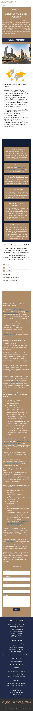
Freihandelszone (17, 621)
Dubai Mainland (16, 640)
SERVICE (16, 668)
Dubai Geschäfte (11, 541)
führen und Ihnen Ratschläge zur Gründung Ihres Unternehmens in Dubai (18, 523)
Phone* (5, 589)
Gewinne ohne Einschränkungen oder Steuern (15, 168)
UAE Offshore (16, 658)
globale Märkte (15, 382)
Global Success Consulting (12, 463)
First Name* (6, 570)
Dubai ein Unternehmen (18, 309)
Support (16, 680)
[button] (31, 2)
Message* (6, 595)
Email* (5, 583)
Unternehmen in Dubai (9, 334)
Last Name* (6, 576)
